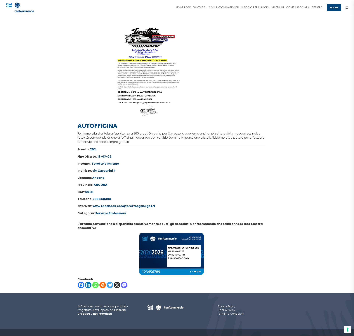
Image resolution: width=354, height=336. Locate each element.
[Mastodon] (124, 285)
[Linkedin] (88, 285)
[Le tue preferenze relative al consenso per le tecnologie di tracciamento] (347, 329)
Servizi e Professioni (110, 213)
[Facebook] (81, 285)
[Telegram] (110, 285)
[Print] (102, 285)
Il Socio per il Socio (255, 7)
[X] (117, 285)
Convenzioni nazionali (224, 7)
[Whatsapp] (95, 285)
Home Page (183, 7)
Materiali (278, 7)
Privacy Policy (226, 306)
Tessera (317, 7)
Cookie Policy (226, 310)
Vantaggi (199, 7)
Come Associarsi (297, 7)
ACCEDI (334, 7)
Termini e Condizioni (231, 314)
